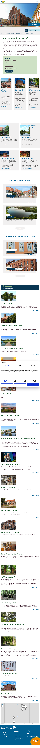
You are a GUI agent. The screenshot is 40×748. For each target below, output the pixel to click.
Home (2, 33)
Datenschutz (5, 734)
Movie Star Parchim (7, 694)
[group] (20, 372)
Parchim (32, 33)
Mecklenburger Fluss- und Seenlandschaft (22, 33)
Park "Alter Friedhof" (8, 577)
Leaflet (6, 723)
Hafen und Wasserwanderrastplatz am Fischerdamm (18, 438)
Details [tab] (20, 365)
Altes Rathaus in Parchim (9, 510)
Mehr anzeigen (20, 228)
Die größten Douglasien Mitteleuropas (13, 624)
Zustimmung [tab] (7, 365)
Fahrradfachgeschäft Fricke (9, 673)
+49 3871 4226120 (9, 66)
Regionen (12, 33)
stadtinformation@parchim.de (11, 68)
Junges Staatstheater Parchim (10, 464)
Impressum (5, 736)
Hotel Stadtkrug (6, 394)
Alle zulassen (32, 384)
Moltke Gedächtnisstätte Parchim (11, 554)
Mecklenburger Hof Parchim (10, 532)
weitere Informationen (6, 144)
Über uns (4, 730)
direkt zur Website (9, 71)
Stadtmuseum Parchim (8, 487)
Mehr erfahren (5, 106)
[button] (23, 707)
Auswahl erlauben (20, 384)
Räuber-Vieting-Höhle (8, 603)
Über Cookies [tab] (33, 365)
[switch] (15, 381)
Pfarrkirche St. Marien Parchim (11, 304)
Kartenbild (9, 723)
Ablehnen (7, 384)
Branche (4, 732)
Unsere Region (7, 33)
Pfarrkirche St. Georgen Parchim (11, 326)
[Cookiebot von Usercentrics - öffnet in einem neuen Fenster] (5, 363)
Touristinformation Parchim (10, 415)
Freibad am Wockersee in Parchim (12, 349)
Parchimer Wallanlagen (8, 649)
